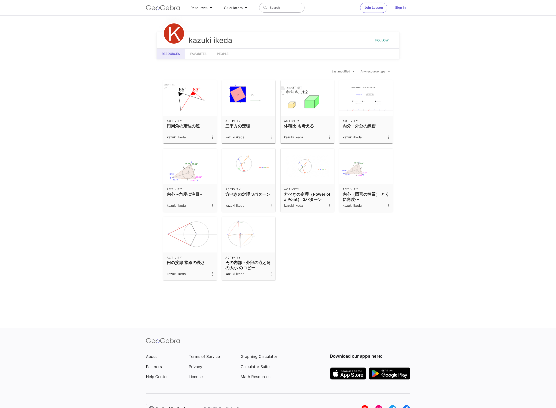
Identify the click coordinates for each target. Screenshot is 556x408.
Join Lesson (373, 7)
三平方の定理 (237, 125)
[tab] (201, 7)
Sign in (400, 7)
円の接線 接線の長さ (186, 262)
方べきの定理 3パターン (247, 194)
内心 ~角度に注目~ (184, 194)
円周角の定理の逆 (183, 125)
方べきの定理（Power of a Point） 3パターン (307, 197)
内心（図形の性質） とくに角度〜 (366, 197)
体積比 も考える (299, 125)
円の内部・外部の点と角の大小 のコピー (248, 265)
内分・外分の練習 (359, 125)
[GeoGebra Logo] (163, 7)
